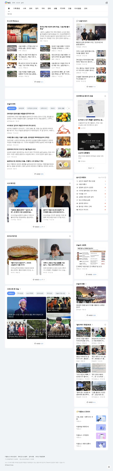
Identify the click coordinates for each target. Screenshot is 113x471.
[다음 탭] (69, 108)
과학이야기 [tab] (44, 108)
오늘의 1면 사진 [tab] (60, 293)
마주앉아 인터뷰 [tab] (32, 108)
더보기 (90, 168)
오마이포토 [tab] (40, 293)
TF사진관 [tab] (20, 293)
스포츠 (18, 3)
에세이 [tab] (53, 108)
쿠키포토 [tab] (49, 293)
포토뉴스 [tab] (11, 293)
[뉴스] (9, 2)
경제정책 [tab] (21, 108)
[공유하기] (106, 2)
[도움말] (70, 183)
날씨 (22, 3)
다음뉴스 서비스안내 (10, 456)
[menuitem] (9, 8)
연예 (13, 3)
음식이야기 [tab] (11, 108)
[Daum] (6, 2)
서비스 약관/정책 (40, 456)
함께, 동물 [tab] (61, 108)
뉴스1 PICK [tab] (29, 293)
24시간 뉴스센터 (22, 456)
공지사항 (31, 456)
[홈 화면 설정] (109, 467)
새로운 (39, 82)
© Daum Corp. (9, 465)
